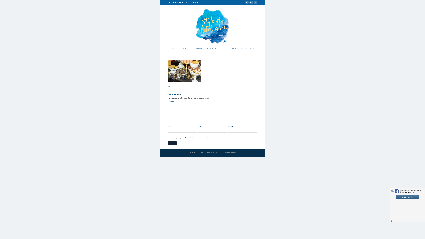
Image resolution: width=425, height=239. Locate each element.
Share (170, 86)
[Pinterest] (255, 2)
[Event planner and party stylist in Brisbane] (212, 26)
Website (230, 126)
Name (170, 126)
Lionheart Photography (229, 152)
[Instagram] (251, 2)
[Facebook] (247, 2)
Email (200, 126)
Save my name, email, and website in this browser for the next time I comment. (191, 138)
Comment (171, 102)
